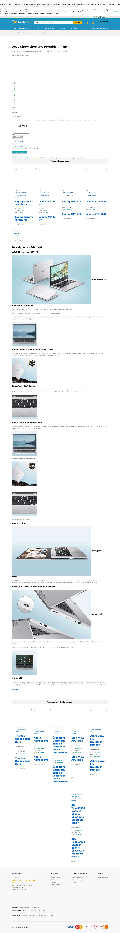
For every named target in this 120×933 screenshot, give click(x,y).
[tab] (61, 231)
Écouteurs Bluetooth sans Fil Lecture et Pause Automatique (60, 745)
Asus (18, 51)
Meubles (30, 910)
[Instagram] (23, 894)
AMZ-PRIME (22, 126)
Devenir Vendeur (49, 28)
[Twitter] (15, 894)
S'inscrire (102, 23)
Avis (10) (16, 235)
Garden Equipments (39, 910)
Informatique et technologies (67, 158)
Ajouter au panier (18, 136)
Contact (100, 880)
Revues (51, 51)
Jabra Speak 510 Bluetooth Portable (97, 740)
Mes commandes (55, 884)
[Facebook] (12, 894)
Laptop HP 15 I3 (71, 201)
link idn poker (9, 6)
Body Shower (32, 915)
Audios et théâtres (25, 907)
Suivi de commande (56, 882)
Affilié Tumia (73, 28)
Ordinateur (84, 158)
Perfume (50, 915)
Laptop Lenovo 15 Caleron (24, 203)
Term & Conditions (78, 880)
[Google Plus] (17, 894)
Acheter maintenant (18, 138)
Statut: (14, 116)
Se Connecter (104, 21)
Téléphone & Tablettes (43, 913)
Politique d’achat (78, 877)
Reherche (77, 22)
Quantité (14, 132)
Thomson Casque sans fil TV (22, 738)
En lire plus (15, 689)
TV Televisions (35, 907)
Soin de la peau (42, 915)
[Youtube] (20, 894)
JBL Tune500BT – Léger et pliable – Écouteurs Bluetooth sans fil (79, 814)
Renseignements (18, 240)
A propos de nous (103, 877)
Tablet (52, 913)
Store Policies (18, 238)
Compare (14, 143)
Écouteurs (47, 158)
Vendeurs (62, 28)
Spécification (17, 233)
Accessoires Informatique (36, 158)
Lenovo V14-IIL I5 (96, 201)
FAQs (74, 882)
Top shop (21, 208)
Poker (38, 28)
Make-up (24, 915)
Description (17, 230)
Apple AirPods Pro (41, 739)
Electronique (54, 158)
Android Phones (25, 913)
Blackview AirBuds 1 (77, 739)
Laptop (78, 158)
